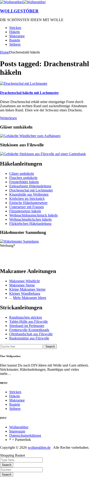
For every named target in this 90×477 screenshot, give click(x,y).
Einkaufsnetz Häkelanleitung (30, 186)
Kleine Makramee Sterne (27, 289)
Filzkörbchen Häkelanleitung (30, 224)
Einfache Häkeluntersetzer (28, 203)
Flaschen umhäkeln (23, 178)
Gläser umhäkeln (21, 174)
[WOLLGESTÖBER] (11, 2)
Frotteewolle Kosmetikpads (29, 330)
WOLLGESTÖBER (19, 11)
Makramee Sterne (22, 285)
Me (15, 298)
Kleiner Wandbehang (24, 293)
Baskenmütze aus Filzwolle (29, 338)
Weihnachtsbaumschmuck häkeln (33, 215)
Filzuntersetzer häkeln (25, 211)
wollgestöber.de (39, 447)
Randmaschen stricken (25, 317)
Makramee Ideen (34, 298)
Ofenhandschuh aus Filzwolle (31, 334)
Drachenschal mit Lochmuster (31, 190)
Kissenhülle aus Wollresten (28, 194)
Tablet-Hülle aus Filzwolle (28, 321)
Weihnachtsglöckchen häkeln (30, 219)
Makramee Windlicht (24, 281)
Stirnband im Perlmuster (26, 326)
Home (4, 52)
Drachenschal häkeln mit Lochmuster (29, 93)
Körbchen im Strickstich (27, 199)
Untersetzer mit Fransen (26, 207)
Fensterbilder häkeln (24, 182)
